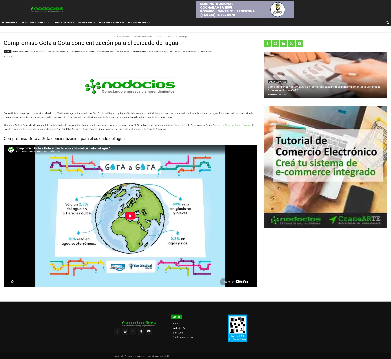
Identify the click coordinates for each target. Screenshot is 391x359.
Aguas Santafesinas (20, 51)
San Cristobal (174, 51)
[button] (387, 22)
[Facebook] (25, 64)
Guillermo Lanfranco (105, 51)
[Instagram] (275, 43)
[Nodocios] (46, 9)
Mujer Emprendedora (157, 51)
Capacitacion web (277, 82)
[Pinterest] (39, 64)
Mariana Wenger (123, 51)
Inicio (116, 36)
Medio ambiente (139, 51)
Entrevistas (125, 36)
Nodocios (272, 94)
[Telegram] (53, 64)
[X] (32, 64)
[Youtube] (299, 43)
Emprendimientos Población (82, 51)
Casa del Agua (36, 51)
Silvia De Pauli (206, 51)
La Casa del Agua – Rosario (236, 125)
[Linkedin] (46, 64)
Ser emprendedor (190, 51)
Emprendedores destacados (57, 51)
